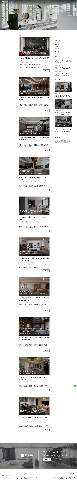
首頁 (20, 35)
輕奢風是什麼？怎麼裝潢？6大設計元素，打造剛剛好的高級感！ (63, 131)
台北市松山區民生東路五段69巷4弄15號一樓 (28, 477)
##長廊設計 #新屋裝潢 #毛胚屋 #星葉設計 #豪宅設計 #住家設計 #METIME (33, 222)
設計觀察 (26, 221)
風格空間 (57, 49)
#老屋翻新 (31, 262)
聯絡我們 (73, 477)
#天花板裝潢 (31, 102)
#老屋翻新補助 (60, 142)
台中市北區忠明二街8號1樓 (25, 478)
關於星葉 (54, 477)
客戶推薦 (57, 51)
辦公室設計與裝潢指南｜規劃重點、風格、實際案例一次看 (63, 113)
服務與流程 (66, 477)
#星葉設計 (65, 140)
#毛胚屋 (60, 141)
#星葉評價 (68, 141)
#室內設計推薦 (32, 421)
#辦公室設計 (66, 142)
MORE (46, 70)
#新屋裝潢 (31, 141)
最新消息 (26, 62)
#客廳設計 (31, 62)
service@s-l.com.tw (10, 478)
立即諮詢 (47, 459)
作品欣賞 (58, 477)
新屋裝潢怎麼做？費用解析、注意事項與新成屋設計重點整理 (63, 74)
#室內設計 (31, 181)
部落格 (70, 477)
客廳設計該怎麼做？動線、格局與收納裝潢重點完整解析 (63, 61)
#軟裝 (56, 142)
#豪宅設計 (31, 381)
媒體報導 (62, 477)
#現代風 (35, 181)
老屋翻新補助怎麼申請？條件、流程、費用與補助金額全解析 (63, 96)
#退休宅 (30, 302)
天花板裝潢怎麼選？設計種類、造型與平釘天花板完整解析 (63, 68)
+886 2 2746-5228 (9, 475)
